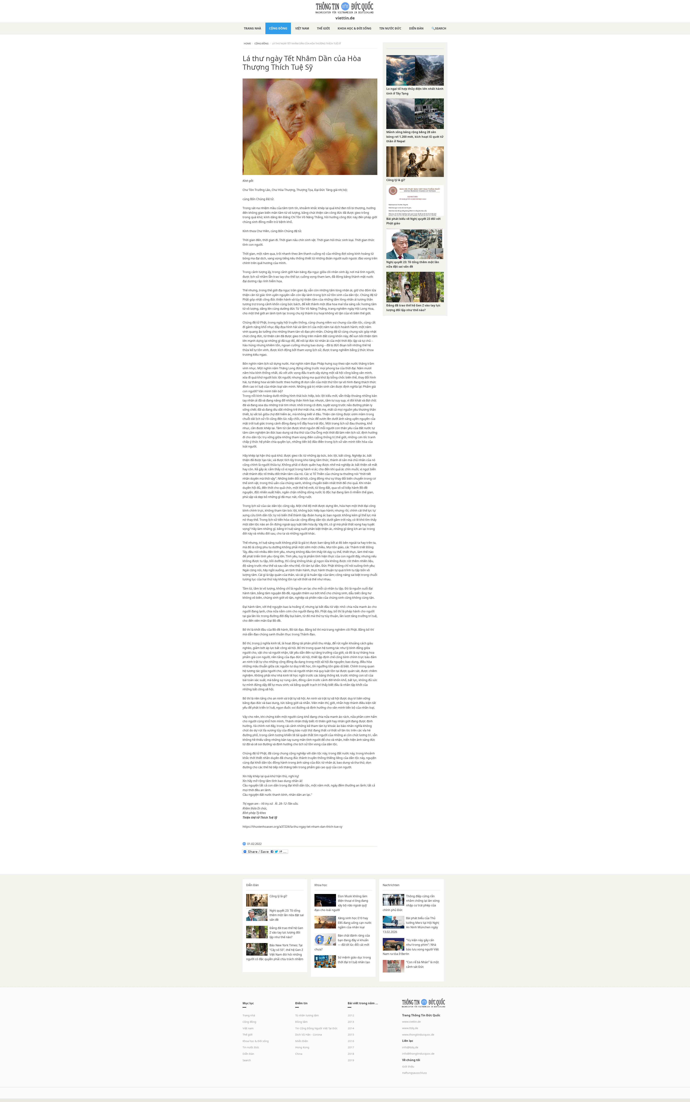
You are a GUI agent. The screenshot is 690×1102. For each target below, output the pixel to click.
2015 (351, 1034)
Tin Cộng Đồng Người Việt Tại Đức (316, 1028)
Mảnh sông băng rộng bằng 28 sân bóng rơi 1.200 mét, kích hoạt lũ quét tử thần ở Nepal (414, 136)
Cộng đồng (278, 28)
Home (247, 43)
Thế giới (323, 28)
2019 (351, 1060)
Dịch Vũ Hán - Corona (308, 1034)
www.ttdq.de (410, 1028)
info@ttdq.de (410, 1047)
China (298, 1053)
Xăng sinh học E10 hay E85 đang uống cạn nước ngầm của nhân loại (355, 922)
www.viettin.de (411, 1021)
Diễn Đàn (416, 28)
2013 (351, 1022)
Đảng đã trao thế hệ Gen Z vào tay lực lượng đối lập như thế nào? (286, 932)
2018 (351, 1053)
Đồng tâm (301, 1022)
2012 (351, 1015)
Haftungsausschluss (414, 1073)
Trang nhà (252, 28)
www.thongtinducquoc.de (418, 1034)
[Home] (345, 8)
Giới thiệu (408, 1066)
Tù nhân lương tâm (307, 1015)
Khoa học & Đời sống (354, 28)
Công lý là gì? (395, 180)
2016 (351, 1041)
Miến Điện (301, 1041)
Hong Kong (302, 1047)
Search (440, 28)
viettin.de (345, 18)
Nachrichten (391, 885)
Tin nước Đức (390, 28)
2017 (351, 1047)
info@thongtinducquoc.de (418, 1053)
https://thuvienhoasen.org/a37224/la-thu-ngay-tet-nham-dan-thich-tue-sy (292, 827)
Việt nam (302, 28)
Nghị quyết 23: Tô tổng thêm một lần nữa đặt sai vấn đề (287, 915)
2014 (351, 1028)
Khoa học (320, 885)
